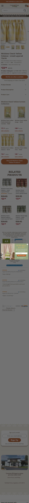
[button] (21, 255)
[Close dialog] (27, 244)
